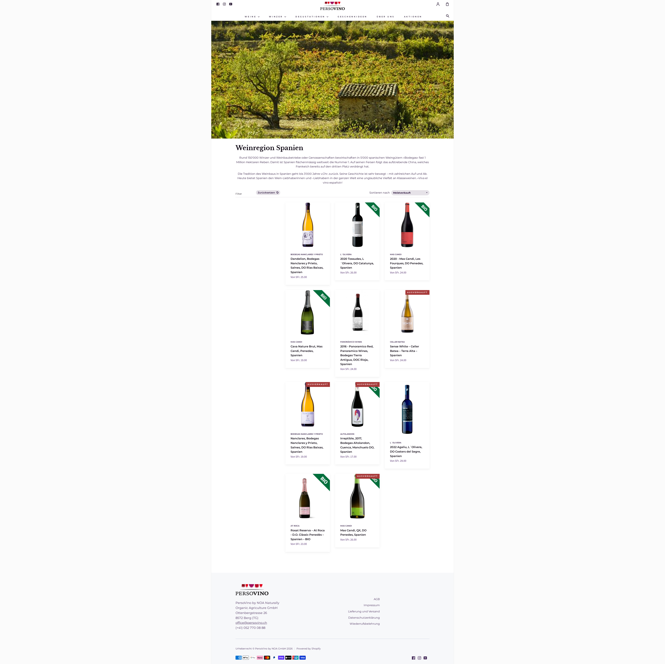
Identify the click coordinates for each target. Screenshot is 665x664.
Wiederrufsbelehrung (365, 623)
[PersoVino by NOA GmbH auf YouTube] (425, 658)
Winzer (277, 17)
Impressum (372, 605)
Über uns (386, 17)
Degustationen (311, 17)
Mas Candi (396, 254)
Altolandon (347, 434)
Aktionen (413, 17)
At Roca (295, 526)
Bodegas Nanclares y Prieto (307, 254)
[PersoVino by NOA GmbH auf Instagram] (419, 658)
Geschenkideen (352, 17)
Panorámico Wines (351, 342)
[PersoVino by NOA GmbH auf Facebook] (413, 658)
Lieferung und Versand (364, 611)
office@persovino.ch (251, 623)
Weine (251, 17)
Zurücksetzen (267, 192)
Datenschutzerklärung (364, 617)
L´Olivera (346, 254)
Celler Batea (397, 342)
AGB (377, 599)
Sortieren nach (380, 192)
